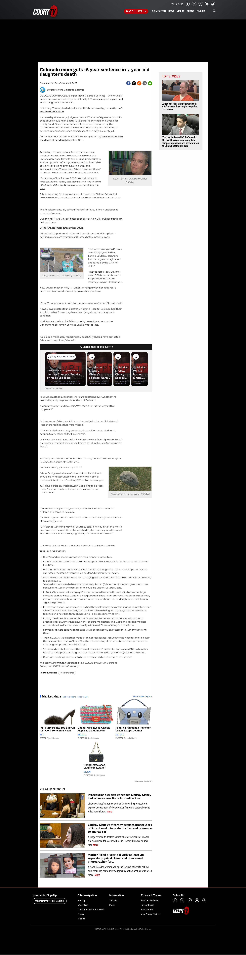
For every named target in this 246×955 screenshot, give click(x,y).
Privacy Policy (147, 905)
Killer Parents (67, 672)
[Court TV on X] (200, 5)
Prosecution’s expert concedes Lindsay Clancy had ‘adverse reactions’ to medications (119, 797)
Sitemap (81, 900)
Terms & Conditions (150, 900)
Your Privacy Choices (150, 914)
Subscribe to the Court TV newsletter (49, 901)
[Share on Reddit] (139, 83)
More (109, 811)
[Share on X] (134, 83)
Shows (190, 11)
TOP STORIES (171, 76)
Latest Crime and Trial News (91, 909)
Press (111, 905)
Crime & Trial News (163, 11)
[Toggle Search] (214, 11)
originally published (67, 662)
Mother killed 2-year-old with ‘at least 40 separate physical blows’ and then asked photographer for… (116, 858)
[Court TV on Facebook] (188, 5)
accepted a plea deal (111, 99)
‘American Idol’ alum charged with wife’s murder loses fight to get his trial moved (179, 106)
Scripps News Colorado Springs (65, 90)
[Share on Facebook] (128, 83)
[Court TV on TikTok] (213, 5)
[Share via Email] (145, 83)
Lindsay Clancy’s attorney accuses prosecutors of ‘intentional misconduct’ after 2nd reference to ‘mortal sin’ (120, 828)
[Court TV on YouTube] (207, 5)
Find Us (201, 11)
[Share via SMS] (150, 83)
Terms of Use (147, 909)
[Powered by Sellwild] (148, 781)
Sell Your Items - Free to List (75, 697)
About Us (113, 900)
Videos (180, 11)
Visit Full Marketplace (142, 696)
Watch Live (134, 11)
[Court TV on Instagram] (194, 5)
